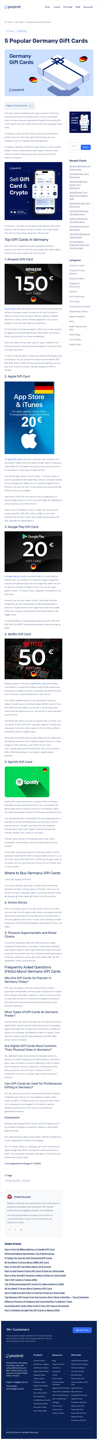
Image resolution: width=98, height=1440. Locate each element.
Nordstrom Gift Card (78, 1402)
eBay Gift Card (76, 1392)
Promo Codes (57, 1378)
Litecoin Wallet (39, 1378)
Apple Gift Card (76, 1388)
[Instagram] (15, 1229)
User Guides (75, 339)
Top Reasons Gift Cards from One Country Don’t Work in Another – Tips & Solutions (47, 1297)
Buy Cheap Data (39, 1396)
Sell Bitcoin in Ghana (41, 1368)
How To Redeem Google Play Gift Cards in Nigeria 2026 (32, 1310)
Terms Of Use (57, 1406)
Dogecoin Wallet (39, 1375)
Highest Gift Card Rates (61, 1388)
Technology (75, 334)
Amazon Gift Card (77, 1378)
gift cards (26, 1181)
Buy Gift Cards (76, 1375)
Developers (56, 1371)
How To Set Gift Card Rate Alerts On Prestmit (28, 1267)
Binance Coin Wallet (41, 1386)
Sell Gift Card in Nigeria (79, 1361)
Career (54, 1375)
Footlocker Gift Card (78, 1420)
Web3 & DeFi (75, 344)
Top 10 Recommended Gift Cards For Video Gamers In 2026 (34, 1284)
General (73, 291)
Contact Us (56, 1368)
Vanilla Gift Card (77, 1417)
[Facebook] (9, 1229)
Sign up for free (82, 1330)
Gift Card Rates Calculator (58, 1383)
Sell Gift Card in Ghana (79, 1364)
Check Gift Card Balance (61, 1392)
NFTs (71, 321)
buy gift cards (29, 893)
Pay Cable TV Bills (40, 1407)
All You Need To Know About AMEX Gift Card (27, 1262)
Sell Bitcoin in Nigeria (41, 1364)
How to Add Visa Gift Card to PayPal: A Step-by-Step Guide (35, 1293)
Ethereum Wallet (40, 1382)
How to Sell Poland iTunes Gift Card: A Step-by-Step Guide (34, 1271)
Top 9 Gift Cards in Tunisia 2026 (21, 1280)
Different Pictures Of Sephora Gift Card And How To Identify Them (38, 1301)
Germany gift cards (12, 1181)
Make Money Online (78, 311)
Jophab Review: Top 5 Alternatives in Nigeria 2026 (78, 196)
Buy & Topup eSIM (40, 1411)
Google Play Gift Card (79, 1395)
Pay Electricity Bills (41, 1404)
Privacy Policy (57, 1409)
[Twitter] (21, 1229)
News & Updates (77, 316)
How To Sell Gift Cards (60, 1395)
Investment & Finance (80, 306)
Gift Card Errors (76, 296)
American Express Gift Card (79, 1383)
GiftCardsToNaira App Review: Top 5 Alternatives (78, 185)
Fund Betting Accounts (42, 1400)
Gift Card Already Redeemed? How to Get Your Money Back (79, 245)
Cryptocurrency (77, 278)
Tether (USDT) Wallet (41, 1371)
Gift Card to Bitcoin (78, 1368)
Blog (54, 1361)
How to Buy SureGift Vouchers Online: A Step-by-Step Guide (35, 1275)
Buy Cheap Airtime (40, 1393)
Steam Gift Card (77, 1409)
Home (47, 7)
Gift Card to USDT (77, 1371)
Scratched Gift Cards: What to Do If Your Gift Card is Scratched (37, 1306)
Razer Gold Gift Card (78, 1413)
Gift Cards (19, 22)
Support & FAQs (58, 1364)
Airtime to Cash (76, 265)
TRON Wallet (38, 1389)
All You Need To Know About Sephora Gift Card (28, 1288)
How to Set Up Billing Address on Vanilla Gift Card (30, 1249)
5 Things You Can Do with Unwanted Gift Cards (28, 1258)
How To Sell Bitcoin (59, 1399)
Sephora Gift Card (77, 1406)
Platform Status (58, 1413)
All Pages (55, 1402)
